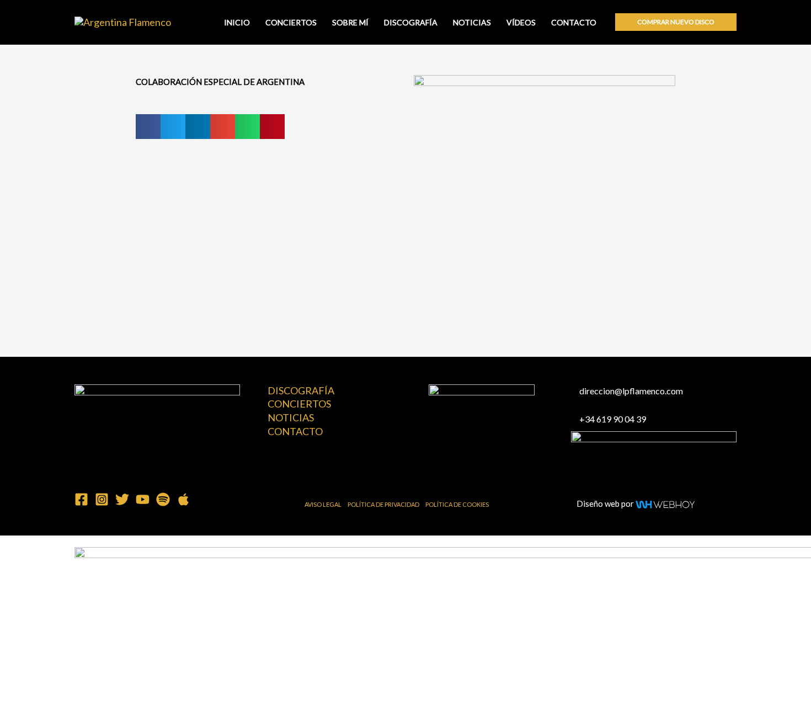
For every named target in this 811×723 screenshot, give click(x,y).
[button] (676, 22)
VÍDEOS (521, 22)
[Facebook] (81, 499)
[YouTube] (143, 499)
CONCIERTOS (291, 22)
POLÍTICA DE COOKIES (457, 504)
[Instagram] (102, 499)
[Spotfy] (163, 499)
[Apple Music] (183, 499)
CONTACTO (573, 22)
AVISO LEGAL (323, 504)
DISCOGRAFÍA (410, 22)
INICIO (237, 22)
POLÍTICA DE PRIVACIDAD (383, 504)
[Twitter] (122, 499)
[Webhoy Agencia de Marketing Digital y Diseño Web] (665, 503)
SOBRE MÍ (350, 22)
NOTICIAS (472, 22)
